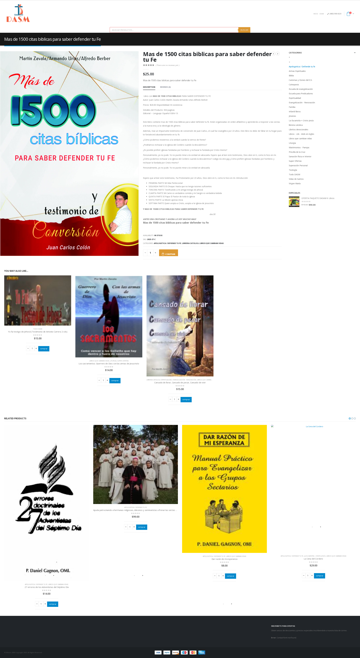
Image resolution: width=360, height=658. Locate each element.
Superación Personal (298, 165)
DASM (322, 14)
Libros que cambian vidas (211, 243)
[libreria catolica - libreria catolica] (18, 13)
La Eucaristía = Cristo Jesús (301, 120)
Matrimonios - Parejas (299, 147)
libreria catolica (190, 243)
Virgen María (295, 183)
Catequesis (294, 84)
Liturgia (113, 361)
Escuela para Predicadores (301, 93)
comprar (170, 254)
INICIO (315, 14)
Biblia (291, 75)
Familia (292, 107)
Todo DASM (37, 329)
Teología (293, 170)
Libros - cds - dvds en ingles (301, 134)
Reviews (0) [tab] (165, 87)
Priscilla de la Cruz (297, 152)
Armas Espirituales (297, 71)
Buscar (244, 30)
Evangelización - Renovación (184, 380)
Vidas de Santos (296, 179)
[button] (349, 418)
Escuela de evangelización (301, 89)
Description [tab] (149, 87)
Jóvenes (292, 116)
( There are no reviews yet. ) (167, 65)
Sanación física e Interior (300, 156)
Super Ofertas (123, 361)
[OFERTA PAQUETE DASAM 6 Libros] (294, 201)
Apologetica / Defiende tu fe (167, 243)
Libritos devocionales (298, 129)
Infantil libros (295, 111)
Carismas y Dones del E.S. (300, 80)
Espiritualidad (166, 380)
